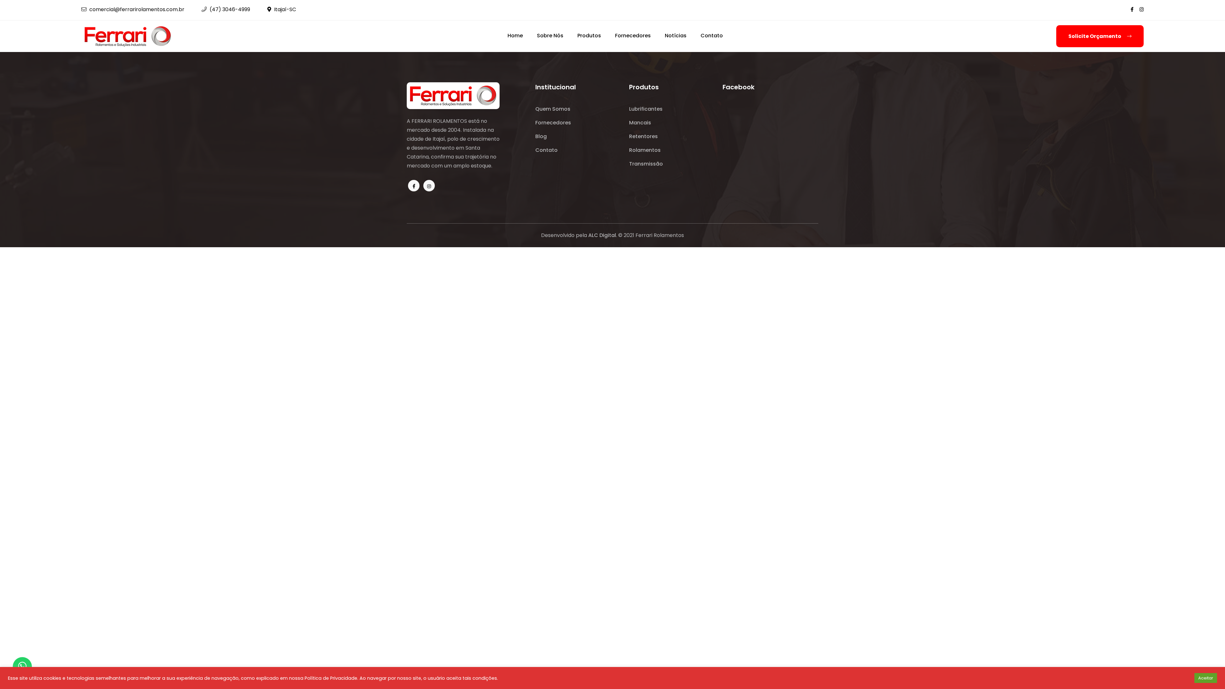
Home (515, 35)
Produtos (589, 35)
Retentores (643, 136)
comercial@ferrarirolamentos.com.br (136, 9)
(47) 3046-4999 (229, 9)
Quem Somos (552, 109)
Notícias (676, 35)
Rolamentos (645, 150)
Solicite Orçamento (1095, 36)
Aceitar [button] (1205, 678)
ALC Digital (602, 235)
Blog (541, 136)
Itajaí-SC (284, 9)
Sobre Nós (550, 35)
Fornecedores (633, 35)
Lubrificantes (646, 109)
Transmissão (646, 163)
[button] (1187, 678)
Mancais (640, 122)
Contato (712, 35)
